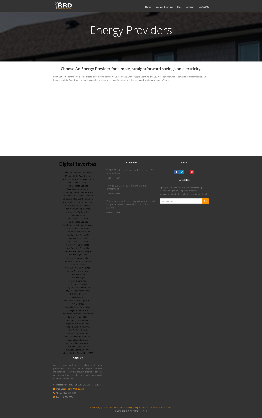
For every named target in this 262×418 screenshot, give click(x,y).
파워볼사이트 (78, 297)
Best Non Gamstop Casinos (78, 208)
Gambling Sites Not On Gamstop (78, 192)
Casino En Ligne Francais (77, 346)
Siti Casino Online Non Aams (78, 261)
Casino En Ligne (78, 215)
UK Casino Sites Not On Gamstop (78, 195)
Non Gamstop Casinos (78, 182)
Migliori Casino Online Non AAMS (77, 353)
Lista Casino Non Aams (77, 333)
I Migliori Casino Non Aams (78, 231)
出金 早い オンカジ (78, 294)
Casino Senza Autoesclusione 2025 (78, 179)
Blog (179, 6)
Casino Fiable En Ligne (78, 340)
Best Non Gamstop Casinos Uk (78, 172)
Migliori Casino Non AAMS (78, 323)
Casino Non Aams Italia (77, 258)
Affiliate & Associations (161, 407)
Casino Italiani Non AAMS (77, 343)
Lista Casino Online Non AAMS (78, 336)
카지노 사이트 (78, 304)
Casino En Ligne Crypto (77, 271)
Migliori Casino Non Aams (78, 290)
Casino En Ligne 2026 (77, 317)
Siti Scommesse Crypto (77, 284)
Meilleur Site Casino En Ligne (78, 251)
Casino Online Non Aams (77, 189)
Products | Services (164, 6)
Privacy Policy (126, 407)
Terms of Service (110, 407)
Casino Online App (77, 281)
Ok (205, 201)
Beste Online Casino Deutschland (77, 202)
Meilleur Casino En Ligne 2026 (78, 300)
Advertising (95, 407)
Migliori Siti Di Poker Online (77, 176)
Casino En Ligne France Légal (78, 307)
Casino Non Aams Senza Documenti (78, 313)
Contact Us (204, 6)
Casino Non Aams (78, 264)
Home (148, 6)
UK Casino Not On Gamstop (77, 205)
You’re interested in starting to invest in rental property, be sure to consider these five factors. (130, 204)
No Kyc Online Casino (78, 310)
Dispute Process (141, 407)
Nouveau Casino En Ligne (77, 349)
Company (190, 6)
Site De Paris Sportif (78, 330)
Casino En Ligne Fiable (78, 238)
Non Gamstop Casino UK (78, 218)
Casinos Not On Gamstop (77, 212)
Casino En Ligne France (77, 320)
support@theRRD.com (74, 389)
